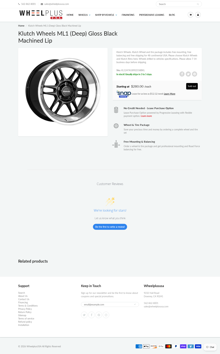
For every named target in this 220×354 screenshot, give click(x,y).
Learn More (169, 93)
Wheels (83, 15)
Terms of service (26, 318)
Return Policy (24, 312)
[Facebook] (91, 315)
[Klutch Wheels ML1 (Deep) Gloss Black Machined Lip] (63, 92)
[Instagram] (106, 315)
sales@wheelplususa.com (56, 4)
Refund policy (25, 321)
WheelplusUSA (34, 346)
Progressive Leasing (151, 15)
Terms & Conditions (28, 305)
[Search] (198, 4)
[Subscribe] (135, 304)
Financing (128, 15)
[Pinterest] (99, 315)
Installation (23, 325)
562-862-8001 (28, 4)
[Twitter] (84, 315)
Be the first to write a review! (110, 226)
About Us (23, 296)
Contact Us (23, 299)
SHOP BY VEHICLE (104, 15)
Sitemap (22, 315)
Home (70, 15)
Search (21, 292)
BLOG (172, 15)
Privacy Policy (25, 308)
